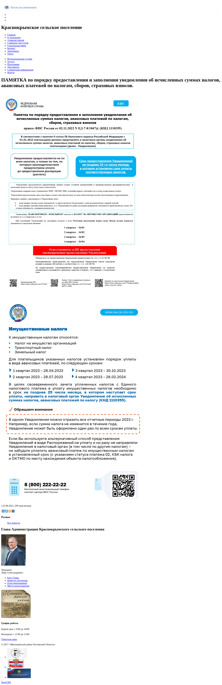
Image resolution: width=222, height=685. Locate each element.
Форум (10, 72)
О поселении (14, 37)
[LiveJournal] (16, 511)
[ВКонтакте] (3, 511)
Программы (13, 64)
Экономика (13, 51)
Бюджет (11, 48)
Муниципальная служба (19, 59)
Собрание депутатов (17, 43)
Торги (10, 54)
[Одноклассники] (9, 511)
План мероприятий (17, 583)
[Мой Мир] (13, 511)
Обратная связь (9, 639)
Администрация (15, 40)
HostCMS (6, 682)
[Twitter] (6, 511)
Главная (11, 35)
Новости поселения (17, 580)
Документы (13, 67)
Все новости (13, 523)
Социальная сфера (16, 45)
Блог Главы (13, 577)
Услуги (10, 61)
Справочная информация (20, 70)
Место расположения (18, 586)
